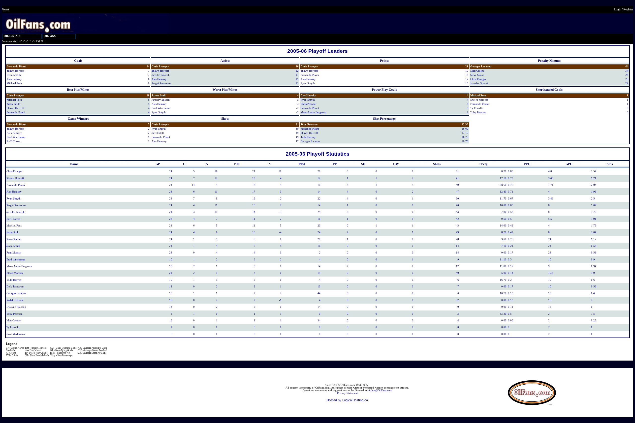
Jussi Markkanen (16, 334)
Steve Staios (477, 75)
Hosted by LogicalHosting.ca (347, 400)
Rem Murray (13, 252)
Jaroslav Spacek (161, 75)
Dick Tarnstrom (15, 286)
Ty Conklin (476, 108)
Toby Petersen (478, 112)
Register (628, 9)
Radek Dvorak (14, 300)
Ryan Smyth (14, 75)
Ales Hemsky (14, 79)
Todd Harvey (308, 137)
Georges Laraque (480, 66)
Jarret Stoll (158, 95)
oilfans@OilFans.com (380, 390)
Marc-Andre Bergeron (313, 112)
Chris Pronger (160, 66)
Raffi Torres (13, 141)
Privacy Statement (347, 393)
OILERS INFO (13, 36)
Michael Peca (14, 83)
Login (617, 9)
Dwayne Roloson (16, 307)
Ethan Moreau (14, 273)
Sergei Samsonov (161, 83)
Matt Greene (477, 70)
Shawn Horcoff (15, 70)
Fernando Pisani (16, 66)
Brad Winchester (161, 108)
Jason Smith (13, 104)
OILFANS (50, 36)
